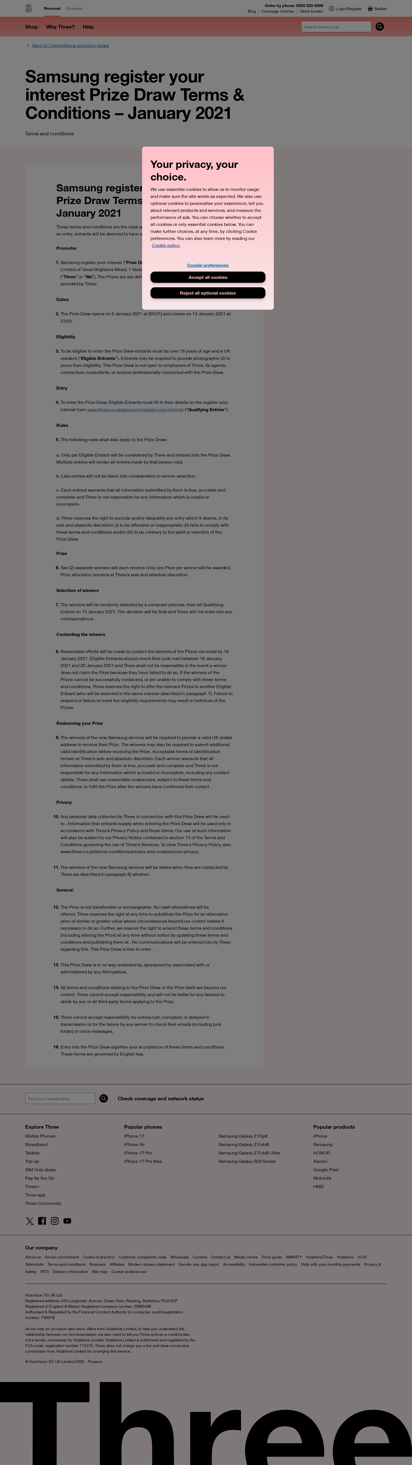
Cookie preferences (208, 265)
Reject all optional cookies (208, 292)
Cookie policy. (166, 245)
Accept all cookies (208, 277)
